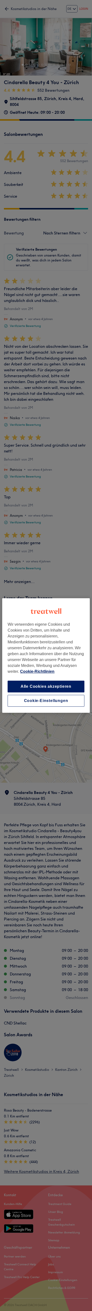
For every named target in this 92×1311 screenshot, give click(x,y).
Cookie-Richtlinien (37, 671)
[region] (46, 655)
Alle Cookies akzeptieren (46, 686)
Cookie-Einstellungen (46, 701)
